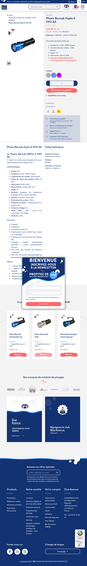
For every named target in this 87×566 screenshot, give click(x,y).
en (83, 2)
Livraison (29, 498)
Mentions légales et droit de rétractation (34, 502)
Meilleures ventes (13, 501)
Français (61, 551)
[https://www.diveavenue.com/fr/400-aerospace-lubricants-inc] (43, 389)
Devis (72, 2)
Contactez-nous (32, 516)
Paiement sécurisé (33, 507)
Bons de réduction (52, 517)
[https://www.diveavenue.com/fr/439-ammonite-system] (54, 389)
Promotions (11, 498)
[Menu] (83, 530)
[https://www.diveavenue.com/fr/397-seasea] (11, 389)
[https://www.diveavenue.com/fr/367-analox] (76, 389)
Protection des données (31, 511)
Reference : (50, 35)
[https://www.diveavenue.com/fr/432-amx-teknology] (65, 389)
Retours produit (51, 504)
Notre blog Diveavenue (11, 509)
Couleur (49, 71)
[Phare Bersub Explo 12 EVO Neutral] (69, 335)
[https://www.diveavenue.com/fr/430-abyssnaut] (32, 389)
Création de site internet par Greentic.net (51, 561)
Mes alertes (49, 521)
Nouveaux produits (14, 505)
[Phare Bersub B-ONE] (43, 335)
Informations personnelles (50, 499)
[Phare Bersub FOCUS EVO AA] (18, 335)
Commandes (50, 507)
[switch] (80, 545)
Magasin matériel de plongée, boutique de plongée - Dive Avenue (33, 528)
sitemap (29, 520)
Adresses (48, 514)
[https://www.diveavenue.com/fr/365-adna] (22, 389)
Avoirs (47, 510)
